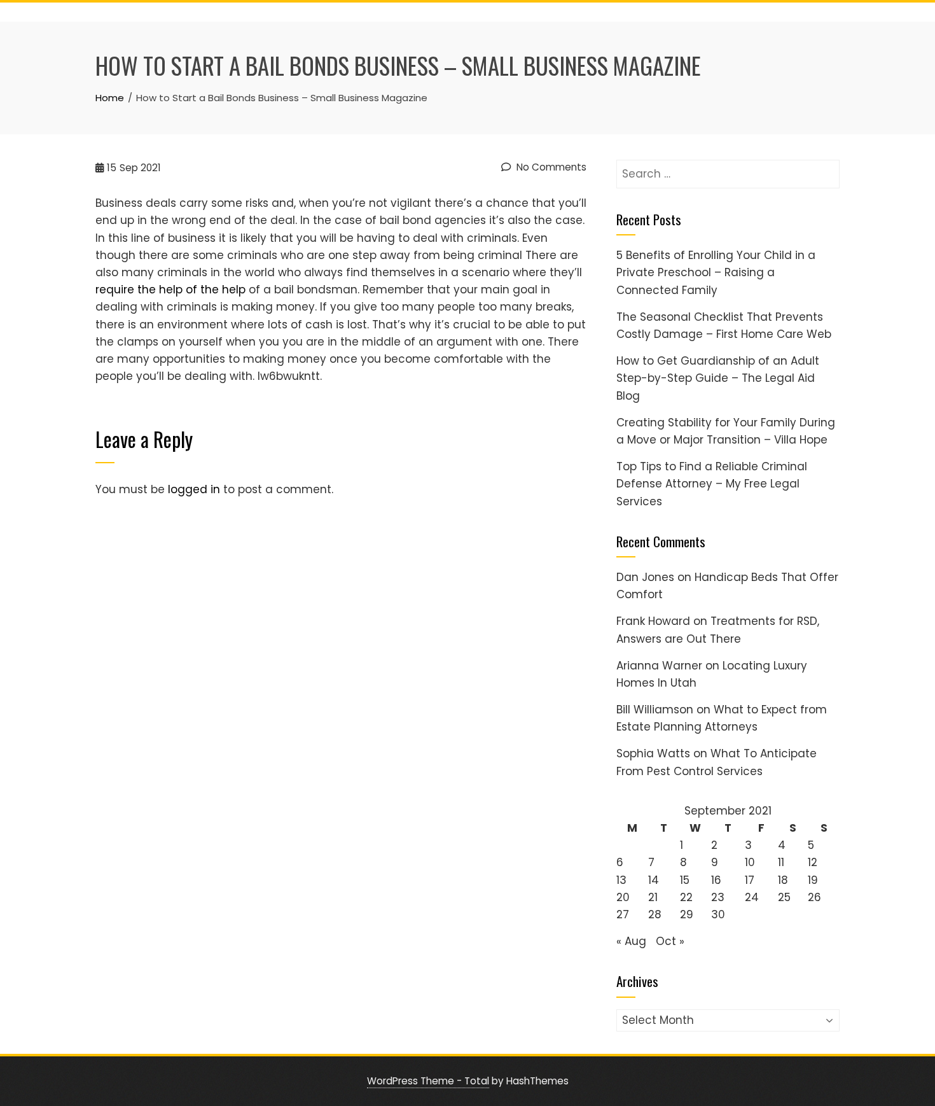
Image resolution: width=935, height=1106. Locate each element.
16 (716, 880)
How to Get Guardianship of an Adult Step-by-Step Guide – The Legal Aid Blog (717, 378)
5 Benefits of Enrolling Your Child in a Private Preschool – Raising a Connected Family (715, 272)
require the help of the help (170, 289)
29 (686, 914)
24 (752, 897)
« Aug (631, 941)
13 (621, 880)
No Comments (550, 167)
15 (684, 880)
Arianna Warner (659, 665)
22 (686, 897)
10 (750, 862)
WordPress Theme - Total (428, 1081)
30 (718, 914)
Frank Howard (653, 621)
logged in (194, 489)
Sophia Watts (653, 753)
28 (654, 914)
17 (749, 880)
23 (717, 897)
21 (653, 897)
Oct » (670, 941)
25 (784, 897)
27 (622, 914)
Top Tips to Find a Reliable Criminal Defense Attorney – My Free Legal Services (711, 483)
